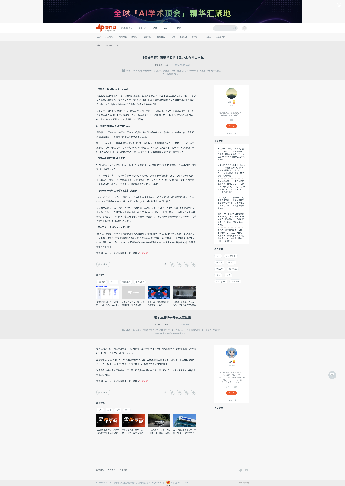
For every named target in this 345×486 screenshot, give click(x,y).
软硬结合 (235, 281)
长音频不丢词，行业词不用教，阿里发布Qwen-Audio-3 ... (107, 305)
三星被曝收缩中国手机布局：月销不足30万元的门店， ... (132, 433)
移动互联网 (231, 256)
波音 (126, 410)
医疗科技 (161, 37)
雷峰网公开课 (126, 28)
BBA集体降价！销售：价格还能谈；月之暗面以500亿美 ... (159, 433)
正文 (118, 45)
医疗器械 (156, 42)
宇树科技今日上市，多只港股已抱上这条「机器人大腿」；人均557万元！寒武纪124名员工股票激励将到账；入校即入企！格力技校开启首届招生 (231, 186)
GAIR (154, 28)
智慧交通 (188, 42)
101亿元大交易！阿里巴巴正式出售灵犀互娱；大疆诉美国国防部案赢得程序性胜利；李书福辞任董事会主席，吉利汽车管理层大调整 (231, 203)
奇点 (218, 275)
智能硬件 (230, 42)
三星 (100, 410)
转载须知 (143, 253)
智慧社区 (196, 42)
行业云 (208, 37)
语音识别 (102, 282)
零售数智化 (115, 42)
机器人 (237, 42)
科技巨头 (136, 42)
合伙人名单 (140, 282)
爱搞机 (180, 28)
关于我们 (111, 470)
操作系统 (233, 269)
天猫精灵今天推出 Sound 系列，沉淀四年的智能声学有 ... (184, 305)
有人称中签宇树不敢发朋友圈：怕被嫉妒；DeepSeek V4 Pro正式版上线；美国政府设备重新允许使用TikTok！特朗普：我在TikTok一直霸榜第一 (231, 235)
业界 (99, 37)
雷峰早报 (108, 45)
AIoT (234, 37)
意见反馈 (123, 470)
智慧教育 (179, 42)
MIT (218, 256)
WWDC (219, 269)
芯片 (173, 37)
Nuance (113, 282)
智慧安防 (171, 42)
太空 (118, 410)
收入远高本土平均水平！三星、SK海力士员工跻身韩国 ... (184, 433)
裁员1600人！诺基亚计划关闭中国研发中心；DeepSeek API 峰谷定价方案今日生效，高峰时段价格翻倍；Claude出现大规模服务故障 (231, 219)
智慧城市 (195, 37)
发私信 (231, 126)
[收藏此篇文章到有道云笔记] (172, 264)
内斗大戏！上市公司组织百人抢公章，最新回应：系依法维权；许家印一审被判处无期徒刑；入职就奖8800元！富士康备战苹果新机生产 (231, 154)
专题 (165, 28)
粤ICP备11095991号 (156, 483)
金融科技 (147, 37)
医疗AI (141, 42)
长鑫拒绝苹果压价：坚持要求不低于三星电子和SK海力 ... (107, 433)
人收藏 (104, 264)
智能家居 (245, 42)
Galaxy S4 (220, 281)
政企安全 (183, 37)
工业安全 (214, 42)
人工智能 (109, 37)
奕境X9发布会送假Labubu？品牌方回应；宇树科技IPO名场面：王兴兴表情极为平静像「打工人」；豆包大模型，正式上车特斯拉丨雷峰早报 (231, 170)
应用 (109, 410)
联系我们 (100, 470)
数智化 (134, 37)
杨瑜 (166, 65)
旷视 (228, 275)
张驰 (166, 324)
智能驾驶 (123, 37)
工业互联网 (220, 37)
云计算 (219, 262)
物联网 (222, 42)
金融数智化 (125, 42)
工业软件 (205, 42)
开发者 (231, 262)
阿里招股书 (126, 282)
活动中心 (142, 28)
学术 (106, 42)
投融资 (148, 42)
